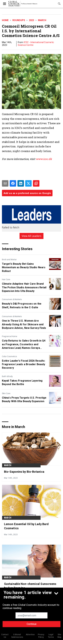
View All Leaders (32, 236)
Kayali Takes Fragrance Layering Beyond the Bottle (22, 382)
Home (5, 20)
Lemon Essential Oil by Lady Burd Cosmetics (26, 526)
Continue (32, 624)
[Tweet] (28, 183)
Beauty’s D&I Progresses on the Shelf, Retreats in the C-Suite (21, 305)
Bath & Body (7, 376)
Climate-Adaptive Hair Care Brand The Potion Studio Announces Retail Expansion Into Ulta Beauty (24, 287)
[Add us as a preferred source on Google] (36, 183)
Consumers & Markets (12, 299)
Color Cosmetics (9, 356)
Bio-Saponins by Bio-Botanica (24, 471)
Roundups (18, 20)
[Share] (13, 183)
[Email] (5, 183)
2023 (31, 20)
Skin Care (6, 393)
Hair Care (6, 279)
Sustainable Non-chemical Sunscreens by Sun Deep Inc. (30, 586)
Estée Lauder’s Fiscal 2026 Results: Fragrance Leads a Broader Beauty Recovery (23, 364)
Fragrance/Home (9, 336)
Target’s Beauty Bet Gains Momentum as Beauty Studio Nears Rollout (23, 267)
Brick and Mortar (9, 259)
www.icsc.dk (44, 159)
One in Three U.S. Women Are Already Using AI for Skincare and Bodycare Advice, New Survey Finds (24, 324)
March (42, 20)
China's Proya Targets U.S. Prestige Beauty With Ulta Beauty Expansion (24, 399)
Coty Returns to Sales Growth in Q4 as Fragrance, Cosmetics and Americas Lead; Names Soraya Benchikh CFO (23, 344)
